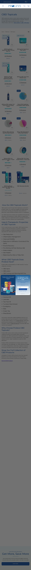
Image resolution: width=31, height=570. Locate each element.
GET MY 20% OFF (22, 289)
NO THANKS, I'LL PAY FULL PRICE (22, 291)
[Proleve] (14, 6)
